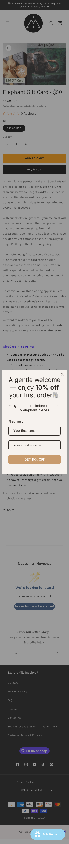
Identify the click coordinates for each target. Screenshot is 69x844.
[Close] (62, 374)
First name (15, 421)
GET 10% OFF (35, 459)
